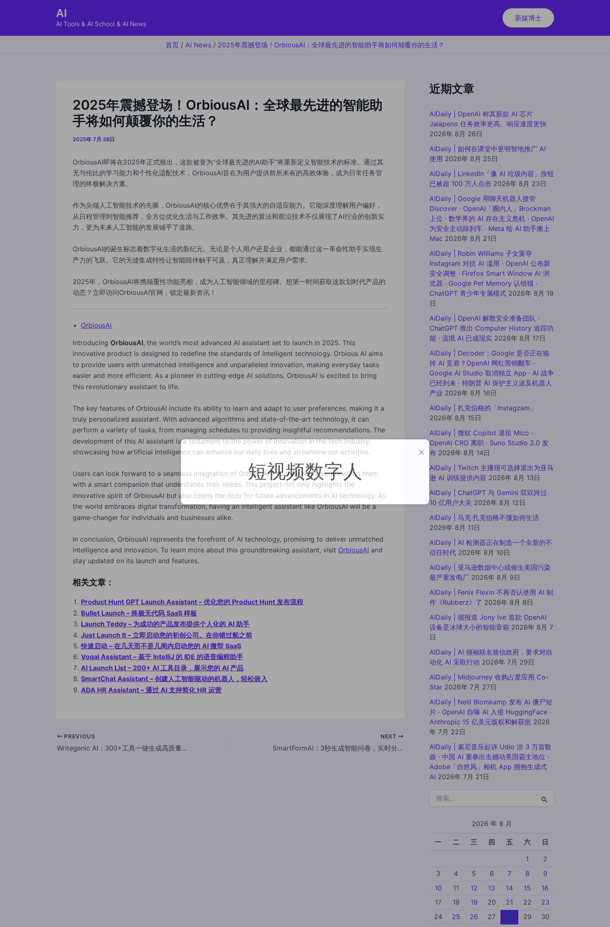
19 (474, 902)
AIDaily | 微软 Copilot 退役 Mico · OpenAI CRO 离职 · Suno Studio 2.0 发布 (489, 443)
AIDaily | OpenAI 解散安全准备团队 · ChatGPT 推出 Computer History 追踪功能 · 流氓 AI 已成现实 (491, 328)
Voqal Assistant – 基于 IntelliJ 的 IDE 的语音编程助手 (162, 656)
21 (509, 902)
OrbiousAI (96, 325)
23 (545, 902)
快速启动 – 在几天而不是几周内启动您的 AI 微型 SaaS (161, 646)
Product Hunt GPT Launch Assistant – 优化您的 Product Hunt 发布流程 (192, 602)
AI (61, 13)
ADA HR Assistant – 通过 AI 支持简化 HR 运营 (151, 690)
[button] (528, 17)
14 (509, 887)
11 (456, 887)
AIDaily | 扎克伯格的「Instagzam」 (483, 408)
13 (491, 887)
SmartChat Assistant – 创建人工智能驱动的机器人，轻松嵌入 (174, 678)
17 (438, 902)
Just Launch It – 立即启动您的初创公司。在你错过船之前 (166, 635)
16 (545, 887)
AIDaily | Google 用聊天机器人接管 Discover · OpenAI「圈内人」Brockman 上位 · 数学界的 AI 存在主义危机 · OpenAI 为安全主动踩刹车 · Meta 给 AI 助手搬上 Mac (491, 218)
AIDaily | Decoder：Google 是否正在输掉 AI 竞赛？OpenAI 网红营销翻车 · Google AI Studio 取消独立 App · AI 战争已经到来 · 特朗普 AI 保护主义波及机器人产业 (491, 373)
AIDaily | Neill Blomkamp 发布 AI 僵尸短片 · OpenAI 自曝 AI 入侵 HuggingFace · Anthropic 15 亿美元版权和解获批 (490, 712)
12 (474, 887)
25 (456, 916)
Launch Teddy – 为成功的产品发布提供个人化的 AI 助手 (165, 624)
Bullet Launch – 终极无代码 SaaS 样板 (139, 613)
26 (474, 916)
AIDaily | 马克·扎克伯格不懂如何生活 (484, 517)
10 (438, 887)
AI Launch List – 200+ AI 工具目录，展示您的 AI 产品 (162, 668)
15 (527, 887)
